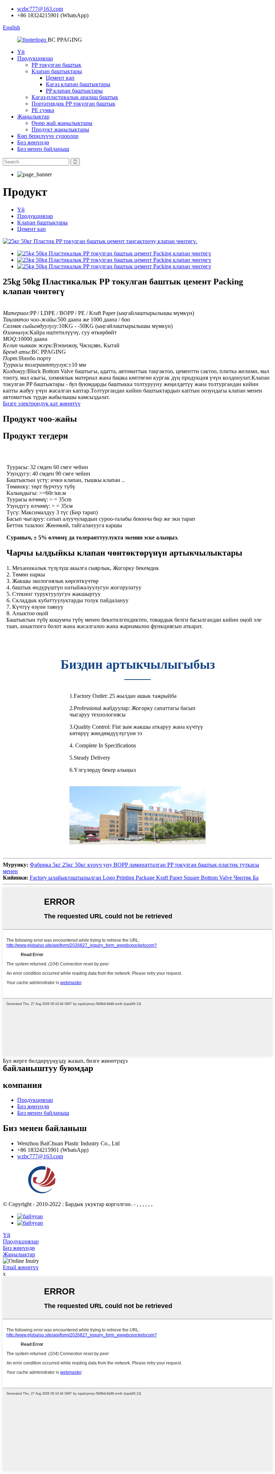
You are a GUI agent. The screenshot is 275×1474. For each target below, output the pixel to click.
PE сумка (43, 110)
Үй (21, 52)
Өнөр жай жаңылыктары (62, 123)
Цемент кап (60, 78)
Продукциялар (35, 58)
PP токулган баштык (56, 65)
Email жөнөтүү (21, 1267)
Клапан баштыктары (57, 71)
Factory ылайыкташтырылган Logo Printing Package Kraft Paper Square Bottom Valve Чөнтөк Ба (144, 878)
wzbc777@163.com (40, 9)
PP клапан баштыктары (74, 91)
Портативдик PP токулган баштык (73, 104)
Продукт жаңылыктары (60, 129)
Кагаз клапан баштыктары (78, 84)
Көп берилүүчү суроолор (47, 136)
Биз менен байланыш (43, 149)
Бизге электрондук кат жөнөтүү (42, 403)
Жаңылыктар (33, 116)
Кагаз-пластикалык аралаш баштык (75, 97)
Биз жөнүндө (33, 142)
